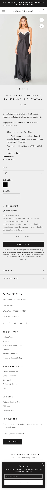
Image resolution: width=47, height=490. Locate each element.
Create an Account (10, 372)
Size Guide (9, 271)
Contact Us (7, 350)
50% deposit (11, 210)
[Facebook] (4, 323)
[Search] (39, 11)
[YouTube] (21, 323)
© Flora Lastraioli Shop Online (23, 454)
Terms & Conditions (10, 354)
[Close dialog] (43, 464)
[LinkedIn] (26, 323)
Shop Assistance (9, 376)
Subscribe (12, 442)
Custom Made (10, 278)
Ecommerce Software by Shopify (23, 457)
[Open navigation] (3, 11)
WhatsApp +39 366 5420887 (14, 311)
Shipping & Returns (10, 384)
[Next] (32, 88)
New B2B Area (8, 410)
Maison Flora (8, 337)
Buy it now (23, 244)
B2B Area (6, 406)
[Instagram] (9, 323)
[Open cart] (44, 10)
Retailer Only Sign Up (11, 402)
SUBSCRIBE (23, 483)
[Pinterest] (15, 323)
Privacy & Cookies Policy (12, 358)
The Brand (7, 341)
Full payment (12, 206)
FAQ (5, 388)
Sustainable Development (13, 345)
